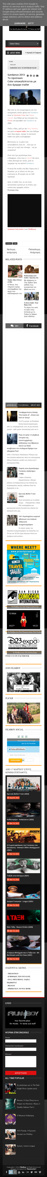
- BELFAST (11, 985)
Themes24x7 (31, 1169)
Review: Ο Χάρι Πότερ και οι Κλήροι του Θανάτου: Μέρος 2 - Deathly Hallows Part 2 (29, 1103)
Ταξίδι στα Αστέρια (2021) (18, 875)
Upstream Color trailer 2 (16, 229)
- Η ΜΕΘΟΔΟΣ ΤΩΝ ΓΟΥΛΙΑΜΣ (18, 976)
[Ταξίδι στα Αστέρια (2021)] (23, 861)
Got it (31, 23)
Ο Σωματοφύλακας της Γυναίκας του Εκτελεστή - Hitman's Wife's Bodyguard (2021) (23, 847)
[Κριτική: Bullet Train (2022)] (23, 779)
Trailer (13, 64)
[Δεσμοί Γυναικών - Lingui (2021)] (23, 887)
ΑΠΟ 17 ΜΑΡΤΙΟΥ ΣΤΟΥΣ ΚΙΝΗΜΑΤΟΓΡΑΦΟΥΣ (18, 771)
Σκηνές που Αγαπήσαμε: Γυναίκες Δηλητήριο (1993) (29, 471)
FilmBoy (23, 1167)
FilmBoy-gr (32, 229)
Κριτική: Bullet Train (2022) (18, 794)
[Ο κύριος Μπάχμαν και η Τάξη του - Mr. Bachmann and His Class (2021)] (23, 938)
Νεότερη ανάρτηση (12, 251)
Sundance (8, 243)
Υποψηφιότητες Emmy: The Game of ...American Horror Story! (29, 415)
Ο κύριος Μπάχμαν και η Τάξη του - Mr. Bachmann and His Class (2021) (23, 953)
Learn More (19, 23)
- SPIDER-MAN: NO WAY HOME (19, 989)
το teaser (18, 131)
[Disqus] (23, 366)
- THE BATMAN (12, 973)
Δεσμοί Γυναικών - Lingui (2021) (20, 901)
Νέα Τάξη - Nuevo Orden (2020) (20, 927)
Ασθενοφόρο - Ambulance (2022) (20, 819)
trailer (24, 131)
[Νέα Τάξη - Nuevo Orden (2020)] (23, 912)
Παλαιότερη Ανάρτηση (34, 251)
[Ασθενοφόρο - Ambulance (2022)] (23, 805)
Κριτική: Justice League (26, 1146)
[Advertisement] (26, 36)
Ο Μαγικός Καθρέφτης (25, 1116)
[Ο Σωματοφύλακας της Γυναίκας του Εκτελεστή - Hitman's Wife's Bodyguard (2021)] (23, 830)
